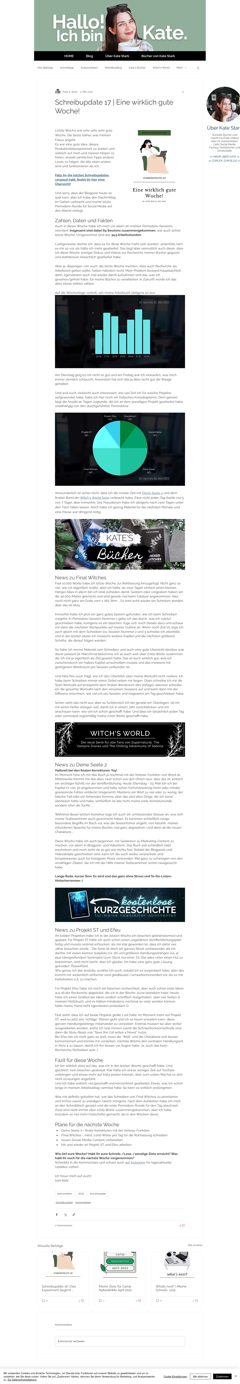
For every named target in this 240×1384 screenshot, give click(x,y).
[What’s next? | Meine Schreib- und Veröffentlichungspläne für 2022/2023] (177, 1266)
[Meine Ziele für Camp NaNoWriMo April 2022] (120, 1266)
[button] (198, 67)
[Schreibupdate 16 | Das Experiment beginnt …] (63, 1266)
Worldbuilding (113, 67)
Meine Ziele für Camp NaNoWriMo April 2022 (115, 1288)
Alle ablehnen (200, 1376)
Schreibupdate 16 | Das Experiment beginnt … (59, 1288)
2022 (81, 1193)
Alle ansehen (195, 1245)
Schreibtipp (67, 67)
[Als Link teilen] (74, 1214)
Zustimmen (222, 1376)
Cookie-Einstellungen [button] (175, 1376)
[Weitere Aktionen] (183, 92)
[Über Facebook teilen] (56, 1214)
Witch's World (161, 67)
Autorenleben (89, 67)
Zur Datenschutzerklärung (22, 1379)
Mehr (180, 67)
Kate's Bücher (137, 67)
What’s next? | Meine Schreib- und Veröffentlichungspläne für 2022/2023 (175, 1288)
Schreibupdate (98, 1193)
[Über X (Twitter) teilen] (65, 1214)
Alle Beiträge (45, 67)
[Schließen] (236, 1376)
